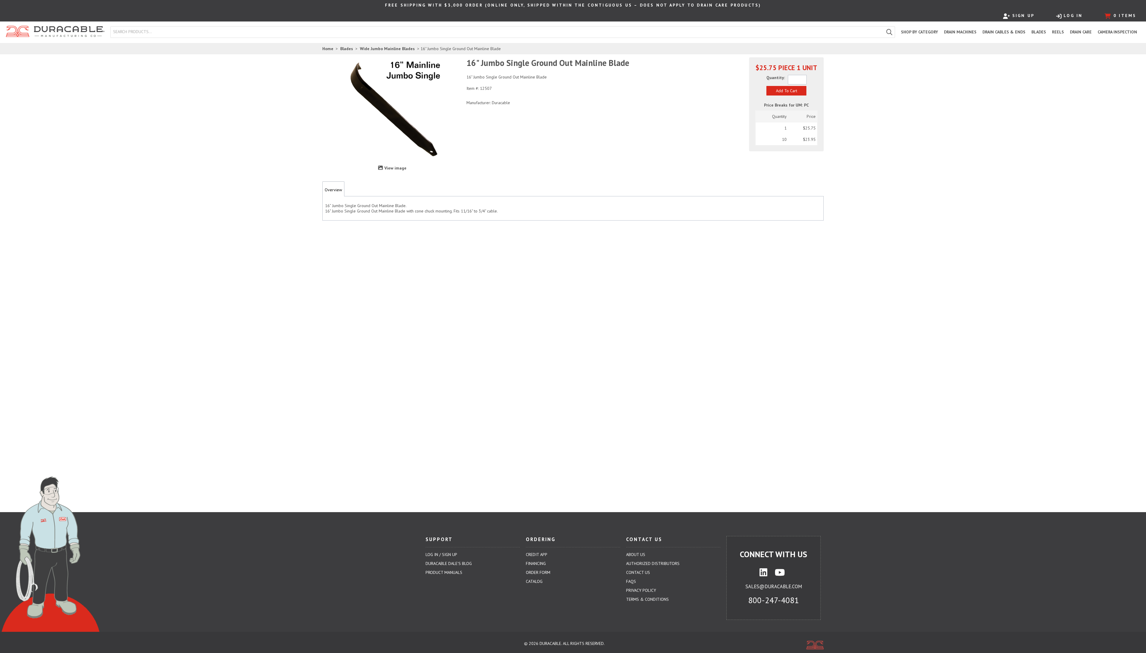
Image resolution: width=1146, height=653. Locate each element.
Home (327, 48)
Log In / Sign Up (441, 554)
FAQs (631, 581)
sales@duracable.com (773, 586)
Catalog (534, 581)
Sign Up (1023, 15)
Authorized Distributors (653, 563)
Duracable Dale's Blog (449, 563)
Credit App (536, 554)
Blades (346, 48)
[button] (889, 32)
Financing (536, 563)
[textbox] (498, 32)
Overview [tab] (333, 189)
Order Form (538, 572)
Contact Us (638, 572)
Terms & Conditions (647, 599)
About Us (635, 554)
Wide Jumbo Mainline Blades (387, 48)
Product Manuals (444, 572)
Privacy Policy (641, 590)
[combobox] (497, 32)
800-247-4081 (773, 600)
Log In (1073, 15)
